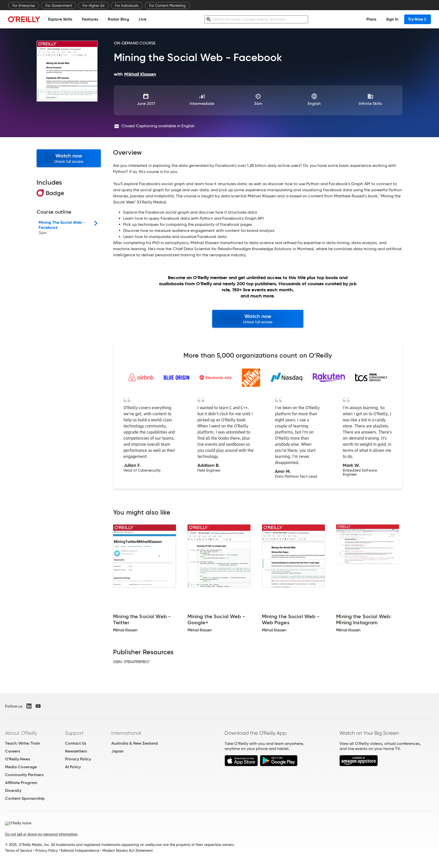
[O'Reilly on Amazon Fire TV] (358, 765)
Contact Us (75, 743)
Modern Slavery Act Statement (127, 850)
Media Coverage (21, 767)
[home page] (24, 19)
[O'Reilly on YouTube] (38, 706)
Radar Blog (118, 19)
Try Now (415, 19)
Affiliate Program (21, 782)
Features (90, 19)
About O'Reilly (21, 733)
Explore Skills (60, 19)
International (126, 733)
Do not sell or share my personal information (41, 834)
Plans (371, 19)
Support (74, 733)
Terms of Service (18, 850)
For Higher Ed (93, 5)
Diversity (13, 790)
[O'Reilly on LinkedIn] (29, 706)
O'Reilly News (17, 759)
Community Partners (24, 774)
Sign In (392, 19)
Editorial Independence (80, 850)
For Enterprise (23, 5)
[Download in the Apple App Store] (241, 765)
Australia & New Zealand (134, 743)
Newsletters (76, 751)
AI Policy (73, 767)
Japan (117, 751)
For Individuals (126, 5)
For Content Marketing (167, 5)
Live (142, 19)
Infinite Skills (370, 103)
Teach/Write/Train (22, 743)
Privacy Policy (78, 759)
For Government (58, 5)
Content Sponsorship (25, 798)
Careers (12, 751)
